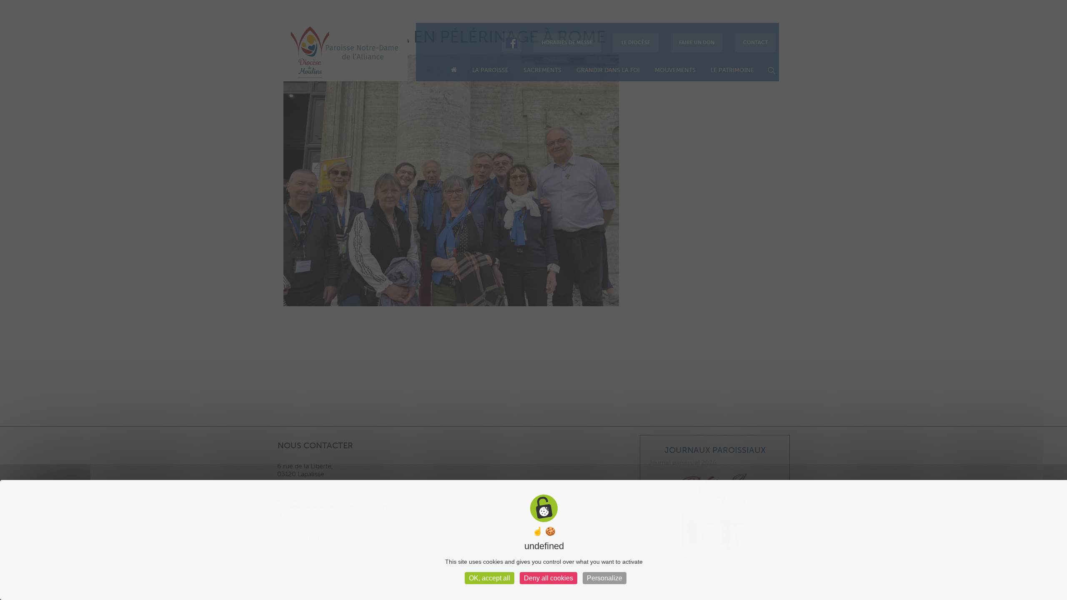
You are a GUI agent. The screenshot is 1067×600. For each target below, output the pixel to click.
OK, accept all (489, 578)
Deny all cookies (548, 578)
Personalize (604, 578)
